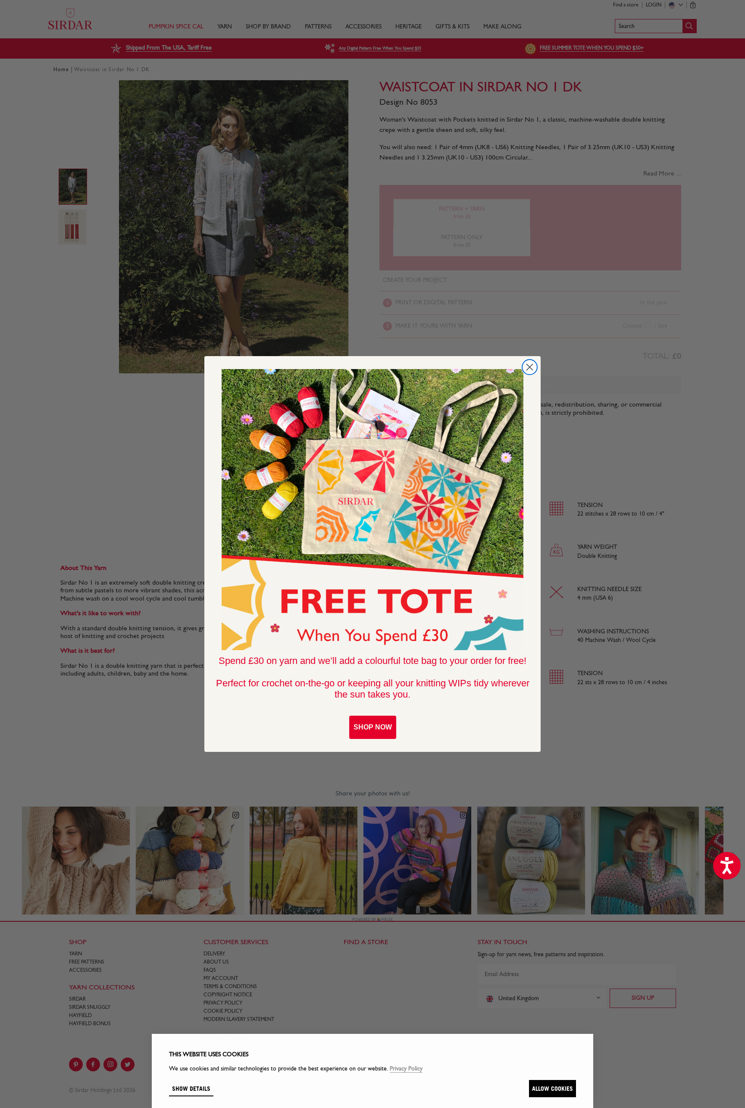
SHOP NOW (373, 727)
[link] (372, 509)
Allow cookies (552, 1088)
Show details (191, 1088)
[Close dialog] (529, 367)
